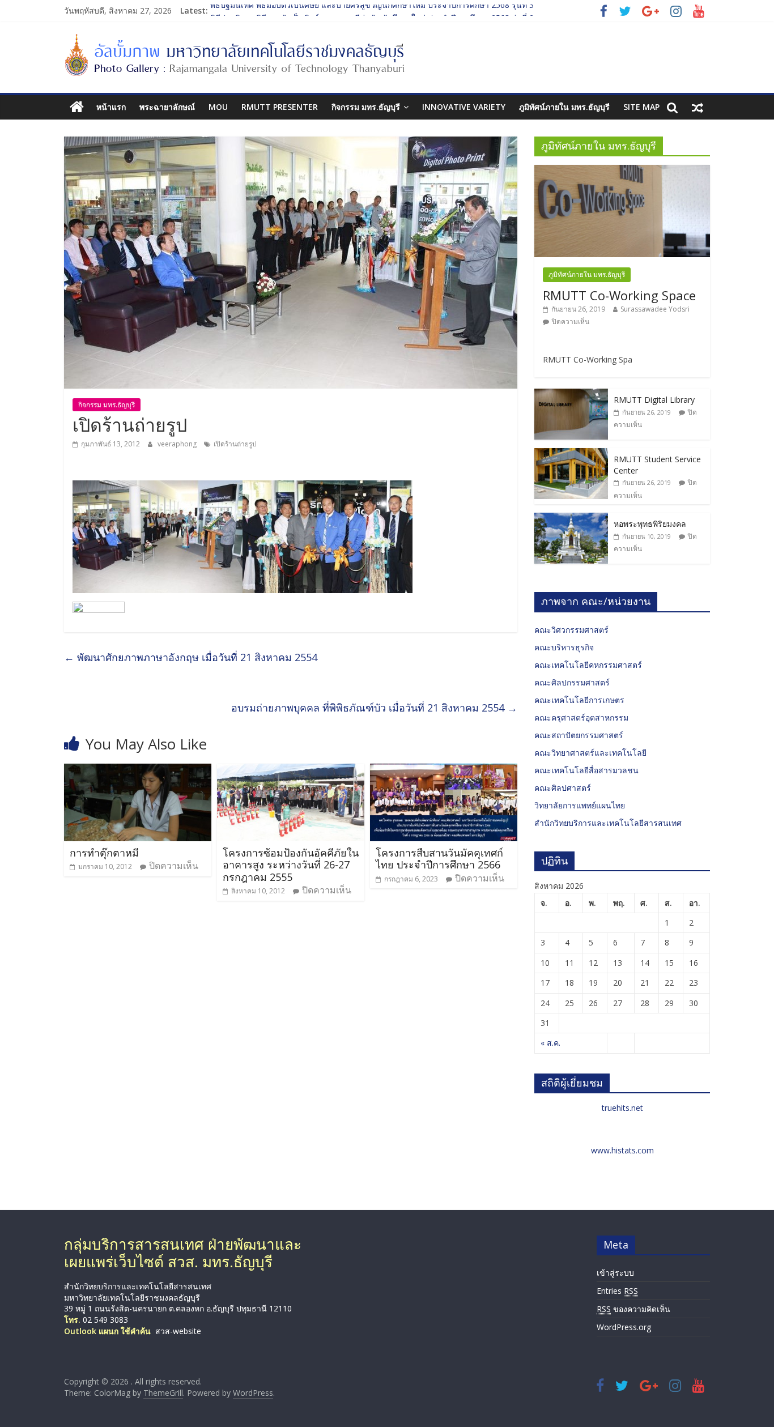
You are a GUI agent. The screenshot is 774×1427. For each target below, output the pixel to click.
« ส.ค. (550, 1042)
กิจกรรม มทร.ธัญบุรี (365, 106)
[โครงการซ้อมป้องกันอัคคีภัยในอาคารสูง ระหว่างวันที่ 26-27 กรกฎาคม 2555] (290, 770)
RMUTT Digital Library (654, 399)
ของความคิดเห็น (633, 1309)
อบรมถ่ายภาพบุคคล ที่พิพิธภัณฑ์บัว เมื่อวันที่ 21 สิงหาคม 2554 (374, 707)
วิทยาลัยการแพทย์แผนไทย (579, 805)
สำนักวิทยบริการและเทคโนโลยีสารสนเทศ (608, 822)
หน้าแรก (111, 106)
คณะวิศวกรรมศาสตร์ (571, 629)
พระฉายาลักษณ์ (167, 106)
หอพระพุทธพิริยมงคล (650, 523)
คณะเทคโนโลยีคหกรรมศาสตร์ (588, 664)
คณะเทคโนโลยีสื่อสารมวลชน (586, 770)
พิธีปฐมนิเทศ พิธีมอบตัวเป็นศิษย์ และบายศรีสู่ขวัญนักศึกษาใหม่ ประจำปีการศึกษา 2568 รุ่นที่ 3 (372, 10)
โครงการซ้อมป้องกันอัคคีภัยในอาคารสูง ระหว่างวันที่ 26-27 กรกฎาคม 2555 (291, 865)
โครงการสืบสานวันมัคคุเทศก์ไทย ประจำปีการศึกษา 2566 (439, 859)
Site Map (641, 106)
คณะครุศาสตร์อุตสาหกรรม (581, 717)
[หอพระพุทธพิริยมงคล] (571, 518)
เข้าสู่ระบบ (615, 1272)
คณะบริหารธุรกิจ (564, 647)
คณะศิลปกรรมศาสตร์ (572, 682)
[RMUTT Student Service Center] (571, 454)
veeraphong (178, 444)
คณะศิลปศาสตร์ (562, 787)
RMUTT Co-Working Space (619, 295)
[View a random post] (697, 107)
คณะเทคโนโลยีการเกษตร (579, 700)
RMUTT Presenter (279, 106)
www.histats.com (622, 1150)
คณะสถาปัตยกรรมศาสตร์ (578, 735)
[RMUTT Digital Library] (571, 394)
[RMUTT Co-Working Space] (622, 170)
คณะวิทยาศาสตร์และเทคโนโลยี (590, 752)
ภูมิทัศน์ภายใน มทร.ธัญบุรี (564, 106)
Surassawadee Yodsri (655, 309)
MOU (218, 106)
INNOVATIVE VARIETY (463, 106)
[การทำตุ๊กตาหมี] (137, 770)
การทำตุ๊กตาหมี (104, 852)
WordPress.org (624, 1327)
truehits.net (622, 1107)
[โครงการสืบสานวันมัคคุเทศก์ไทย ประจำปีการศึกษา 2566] (443, 770)
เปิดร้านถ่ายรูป (235, 444)
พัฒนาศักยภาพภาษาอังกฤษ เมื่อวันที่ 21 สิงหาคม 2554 (190, 657)
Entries (617, 1290)
